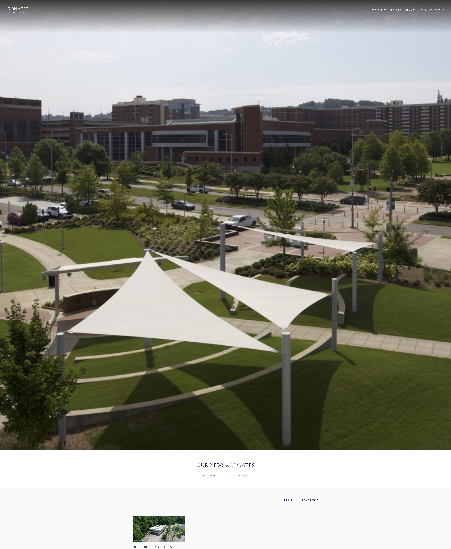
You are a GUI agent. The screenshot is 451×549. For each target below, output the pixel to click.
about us (395, 10)
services (409, 10)
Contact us (436, 10)
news (422, 10)
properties (379, 10)
